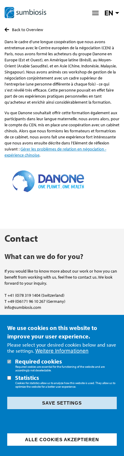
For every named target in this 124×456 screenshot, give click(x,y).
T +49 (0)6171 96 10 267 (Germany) (35, 301)
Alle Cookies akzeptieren (62, 439)
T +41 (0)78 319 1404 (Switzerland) (34, 295)
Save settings (62, 403)
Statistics (27, 377)
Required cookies (38, 361)
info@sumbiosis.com (23, 307)
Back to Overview (27, 29)
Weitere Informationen (61, 351)
